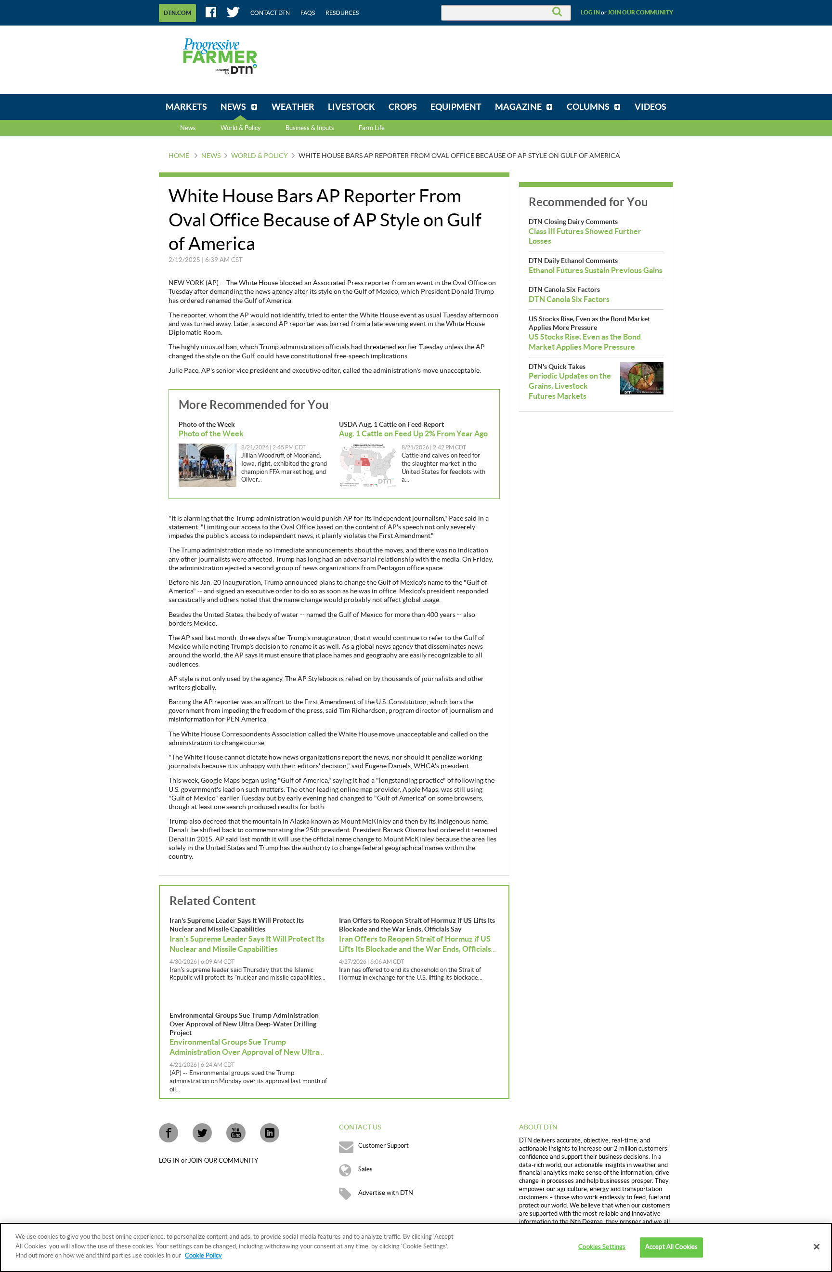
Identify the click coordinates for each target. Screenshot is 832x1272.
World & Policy (259, 156)
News (188, 128)
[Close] (816, 1247)
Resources (342, 13)
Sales (365, 1169)
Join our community (640, 12)
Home (179, 156)
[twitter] (202, 1132)
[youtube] (236, 1132)
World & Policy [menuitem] (241, 128)
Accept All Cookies (671, 1247)
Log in (590, 12)
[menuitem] (186, 107)
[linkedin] (269, 1132)
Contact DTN (270, 13)
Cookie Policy (203, 1255)
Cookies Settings (601, 1247)
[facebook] (168, 1132)
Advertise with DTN (385, 1193)
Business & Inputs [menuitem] (310, 128)
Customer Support (383, 1145)
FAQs (307, 13)
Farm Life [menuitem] (372, 128)
